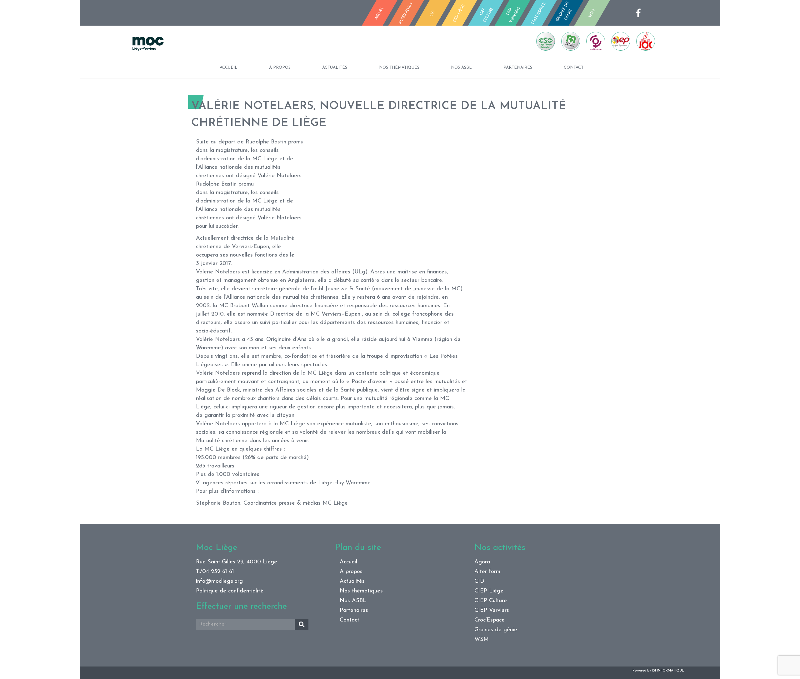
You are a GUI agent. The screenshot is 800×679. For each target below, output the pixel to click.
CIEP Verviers (491, 610)
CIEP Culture (490, 601)
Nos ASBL (461, 68)
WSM (481, 639)
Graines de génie (495, 630)
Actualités (334, 68)
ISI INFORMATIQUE (668, 670)
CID (479, 581)
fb (640, 12)
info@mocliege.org (219, 581)
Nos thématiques (399, 68)
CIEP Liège (488, 591)
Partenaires (517, 68)
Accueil (229, 68)
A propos (280, 68)
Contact (573, 68)
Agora (482, 562)
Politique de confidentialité (229, 591)
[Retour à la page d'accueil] (263, 41)
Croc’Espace (489, 620)
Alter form (487, 572)
